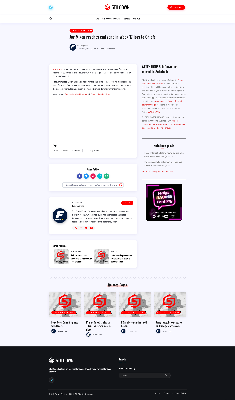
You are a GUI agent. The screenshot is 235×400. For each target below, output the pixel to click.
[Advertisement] (93, 119)
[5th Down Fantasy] (117, 7)
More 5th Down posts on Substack (158, 171)
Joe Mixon (57, 69)
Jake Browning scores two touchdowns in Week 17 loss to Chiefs (121, 258)
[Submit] (166, 375)
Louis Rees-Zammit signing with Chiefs (64, 324)
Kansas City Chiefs (91, 151)
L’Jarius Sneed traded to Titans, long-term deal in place (98, 325)
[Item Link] (65, 304)
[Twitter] (51, 7)
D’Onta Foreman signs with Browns (134, 324)
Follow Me (127, 203)
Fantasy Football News (101, 94)
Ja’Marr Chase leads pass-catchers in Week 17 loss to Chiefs (81, 258)
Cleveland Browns (61, 151)
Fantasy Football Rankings (77, 94)
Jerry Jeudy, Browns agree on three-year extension (169, 324)
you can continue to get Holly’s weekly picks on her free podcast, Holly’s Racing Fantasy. (163, 124)
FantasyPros (82, 46)
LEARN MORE (154, 112)
